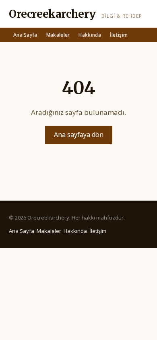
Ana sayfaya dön (78, 134)
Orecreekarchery (52, 14)
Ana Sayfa (25, 34)
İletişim (119, 34)
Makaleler (58, 34)
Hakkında (89, 34)
